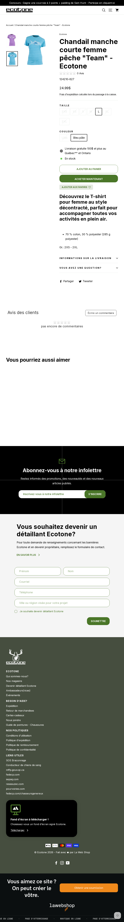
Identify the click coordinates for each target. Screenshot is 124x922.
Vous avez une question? (80, 268)
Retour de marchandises (20, 710)
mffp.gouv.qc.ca (15, 769)
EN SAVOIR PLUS (26, 554)
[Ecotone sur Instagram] (62, 862)
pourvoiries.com (15, 788)
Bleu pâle (79, 137)
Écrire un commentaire (101, 312)
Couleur (66, 131)
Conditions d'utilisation (18, 735)
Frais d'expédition (68, 94)
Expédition (12, 705)
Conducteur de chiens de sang (23, 765)
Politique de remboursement (22, 744)
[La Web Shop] (62, 907)
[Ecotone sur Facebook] (56, 862)
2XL (64, 121)
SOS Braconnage (16, 760)
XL (107, 111)
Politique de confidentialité (21, 749)
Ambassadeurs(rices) (18, 690)
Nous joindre (13, 720)
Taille (64, 105)
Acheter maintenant (89, 179)
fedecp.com (13, 774)
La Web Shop (82, 852)
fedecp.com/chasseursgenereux (24, 793)
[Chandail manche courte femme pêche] (8, 423)
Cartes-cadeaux (15, 715)
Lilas (64, 137)
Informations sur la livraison (85, 258)
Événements (13, 695)
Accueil (9, 25)
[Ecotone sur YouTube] (68, 862)
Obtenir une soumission (88, 887)
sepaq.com (12, 779)
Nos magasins (14, 681)
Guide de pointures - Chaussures (25, 724)
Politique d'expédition (18, 740)
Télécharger (17, 830)
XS (74, 111)
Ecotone (63, 34)
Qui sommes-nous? (17, 676)
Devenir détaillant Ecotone (21, 685)
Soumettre (98, 621)
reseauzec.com (15, 783)
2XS (64, 111)
